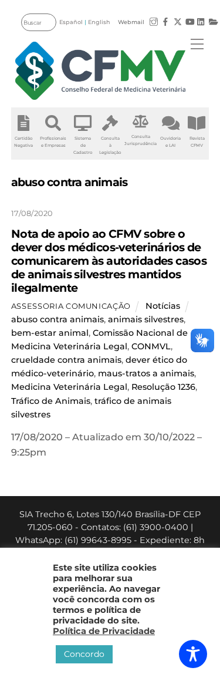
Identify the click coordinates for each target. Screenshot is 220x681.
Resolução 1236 (163, 387)
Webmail (131, 22)
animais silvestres (146, 319)
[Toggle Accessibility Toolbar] (193, 654)
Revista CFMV (197, 142)
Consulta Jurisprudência (140, 140)
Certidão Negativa (23, 142)
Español (71, 22)
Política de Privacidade (104, 631)
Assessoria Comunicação (71, 306)
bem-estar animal (50, 333)
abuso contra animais (57, 319)
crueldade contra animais (66, 360)
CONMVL (151, 346)
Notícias (162, 306)
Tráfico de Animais (50, 401)
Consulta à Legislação (110, 145)
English (99, 22)
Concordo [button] (84, 654)
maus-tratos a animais (146, 373)
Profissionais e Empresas (53, 142)
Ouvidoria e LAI (170, 142)
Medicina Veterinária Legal (69, 387)
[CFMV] (100, 71)
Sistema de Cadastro (82, 145)
